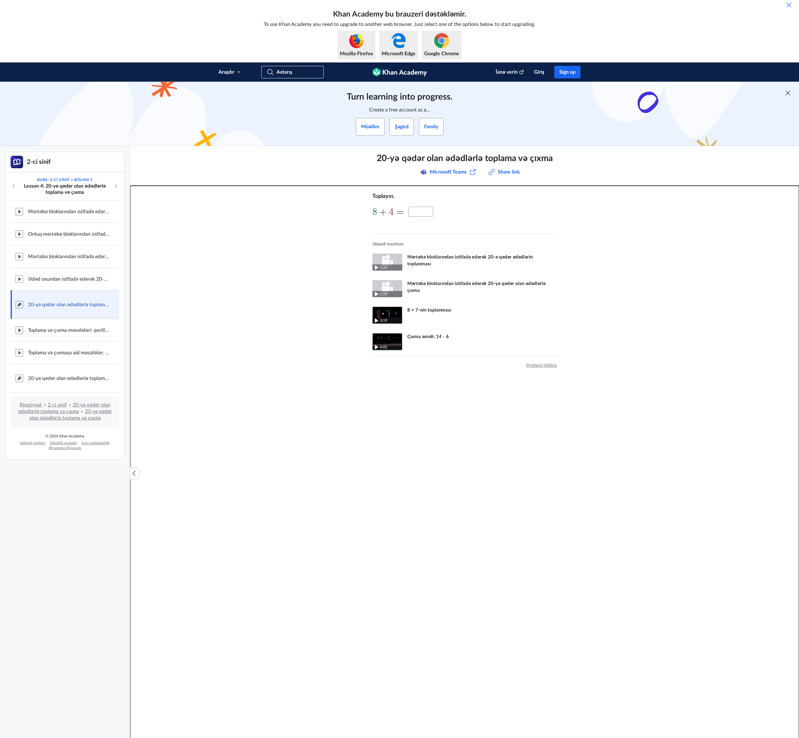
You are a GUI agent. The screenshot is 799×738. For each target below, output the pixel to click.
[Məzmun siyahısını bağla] (135, 473)
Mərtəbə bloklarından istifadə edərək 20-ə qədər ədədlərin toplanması (68, 211)
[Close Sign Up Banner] (788, 93)
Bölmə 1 (83, 180)
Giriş (539, 72)
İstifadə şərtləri (32, 443)
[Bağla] (789, 5)
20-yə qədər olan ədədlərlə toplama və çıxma (68, 304)
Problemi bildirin (541, 365)
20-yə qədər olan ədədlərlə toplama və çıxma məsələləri (68, 378)
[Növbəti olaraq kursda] (116, 186)
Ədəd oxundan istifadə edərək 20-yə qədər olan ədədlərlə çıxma (68, 279)
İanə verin (507, 72)
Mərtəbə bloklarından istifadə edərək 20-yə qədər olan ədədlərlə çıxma (68, 256)
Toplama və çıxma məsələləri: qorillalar (68, 330)
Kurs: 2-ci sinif (53, 180)
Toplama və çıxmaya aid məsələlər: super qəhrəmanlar (68, 352)
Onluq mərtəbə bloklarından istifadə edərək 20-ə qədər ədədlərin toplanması (68, 234)
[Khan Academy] (399, 72)
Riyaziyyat (31, 404)
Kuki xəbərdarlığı (95, 443)
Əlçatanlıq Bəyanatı (65, 448)
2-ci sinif (57, 404)
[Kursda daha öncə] (13, 186)
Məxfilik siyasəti (63, 443)
